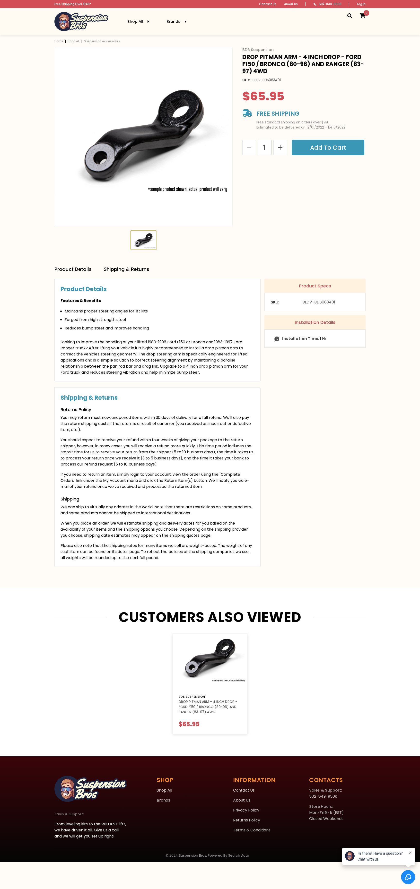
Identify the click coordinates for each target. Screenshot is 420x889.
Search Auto (238, 855)
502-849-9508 (330, 4)
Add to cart (329, 148)
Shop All (73, 41)
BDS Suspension (192, 697)
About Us (291, 4)
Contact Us (267, 4)
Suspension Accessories (102, 41)
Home (58, 41)
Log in (361, 4)
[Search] (349, 15)
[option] (143, 136)
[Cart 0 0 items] (362, 15)
